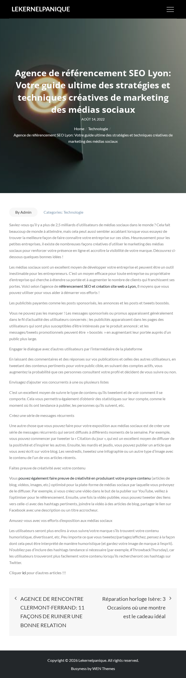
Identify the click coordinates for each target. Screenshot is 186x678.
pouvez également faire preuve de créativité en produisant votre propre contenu (85, 478)
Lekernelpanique (41, 9)
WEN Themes (103, 668)
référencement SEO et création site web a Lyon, (98, 286)
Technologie (73, 212)
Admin (25, 212)
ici (24, 572)
